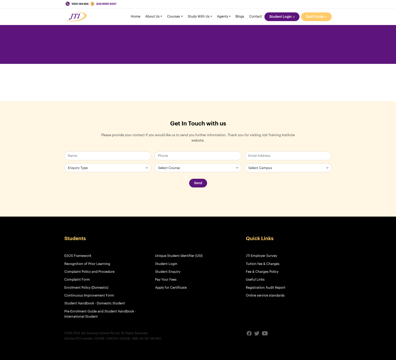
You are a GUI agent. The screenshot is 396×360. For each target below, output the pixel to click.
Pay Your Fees (166, 279)
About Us (152, 16)
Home (135, 16)
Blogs (240, 16)
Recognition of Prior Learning (87, 264)
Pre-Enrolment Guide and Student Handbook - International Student (100, 314)
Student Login (166, 264)
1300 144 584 (80, 3)
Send (198, 183)
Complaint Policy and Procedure (89, 271)
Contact (255, 16)
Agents (222, 16)
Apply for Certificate (171, 287)
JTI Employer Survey (261, 255)
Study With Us (199, 16)
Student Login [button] (280, 16)
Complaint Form (77, 279)
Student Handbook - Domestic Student (94, 303)
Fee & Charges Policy (262, 271)
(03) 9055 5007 (106, 3)
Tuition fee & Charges (262, 264)
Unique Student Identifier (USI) (179, 255)
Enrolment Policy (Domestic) (86, 287)
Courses (173, 16)
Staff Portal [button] (315, 16)
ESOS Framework (77, 255)
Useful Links (255, 279)
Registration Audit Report (265, 287)
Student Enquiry (167, 271)
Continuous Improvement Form (89, 295)
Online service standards (265, 295)
